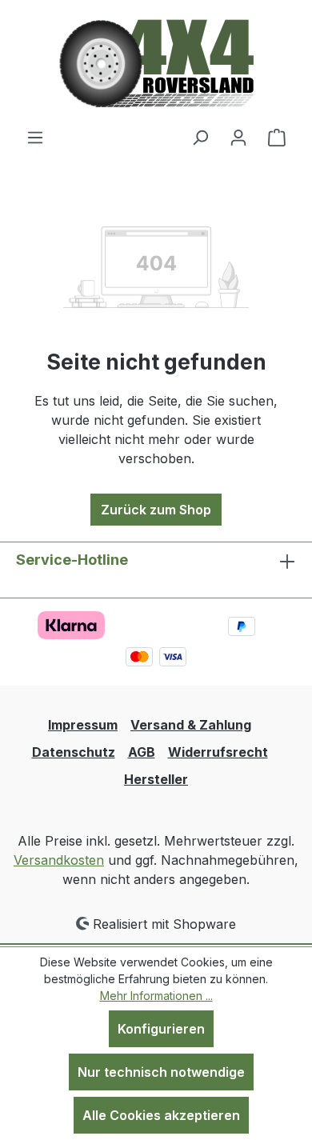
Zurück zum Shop (156, 510)
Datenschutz (73, 752)
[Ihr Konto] (238, 137)
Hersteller (156, 779)
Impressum (83, 725)
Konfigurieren (161, 1029)
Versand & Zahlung (190, 725)
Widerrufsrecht (218, 752)
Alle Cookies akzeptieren (161, 1115)
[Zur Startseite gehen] (156, 63)
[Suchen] (200, 137)
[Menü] (35, 137)
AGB (141, 752)
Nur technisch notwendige (161, 1072)
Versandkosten (59, 860)
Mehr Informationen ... (156, 995)
